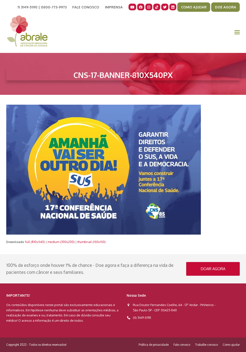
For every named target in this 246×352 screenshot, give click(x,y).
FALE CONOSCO (85, 7)
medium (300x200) (61, 242)
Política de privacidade (154, 344)
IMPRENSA (114, 7)
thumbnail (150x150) (91, 242)
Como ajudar (231, 344)
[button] (237, 32)
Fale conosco (181, 344)
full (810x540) (35, 242)
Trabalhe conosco (206, 344)
